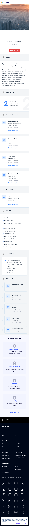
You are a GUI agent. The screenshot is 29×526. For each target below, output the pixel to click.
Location (4, 433)
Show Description (13, 130)
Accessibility (5, 452)
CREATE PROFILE (14, 412)
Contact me (14, 50)
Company (17, 433)
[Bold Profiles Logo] (5, 2)
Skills (3, 430)
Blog (3, 449)
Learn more (17, 523)
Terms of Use (5, 446)
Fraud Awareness (6, 458)
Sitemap (17, 449)
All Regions (17, 452)
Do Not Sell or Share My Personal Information (20, 456)
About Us (17, 446)
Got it (24, 523)
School (16, 430)
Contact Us (4, 444)
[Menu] (27, 2)
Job (3, 436)
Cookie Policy (18, 444)
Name (16, 436)
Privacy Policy (5, 455)
